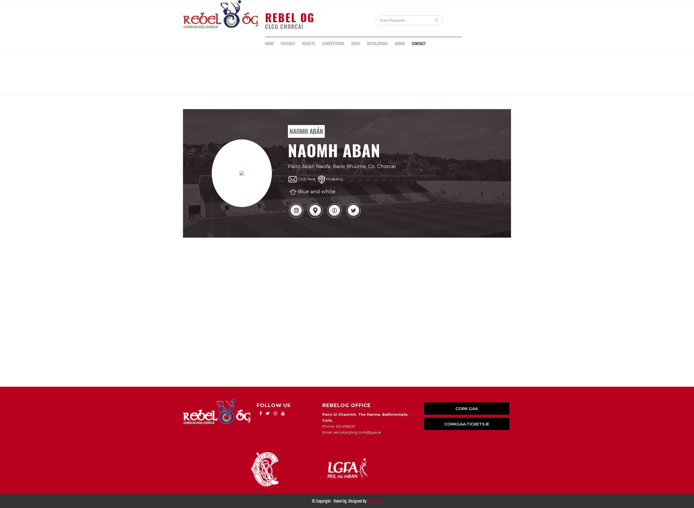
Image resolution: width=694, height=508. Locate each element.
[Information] (334, 217)
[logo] (220, 18)
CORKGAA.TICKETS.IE (466, 424)
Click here (307, 179)
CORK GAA (466, 408)
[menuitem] (269, 43)
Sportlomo (374, 501)
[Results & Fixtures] (296, 217)
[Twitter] (353, 217)
